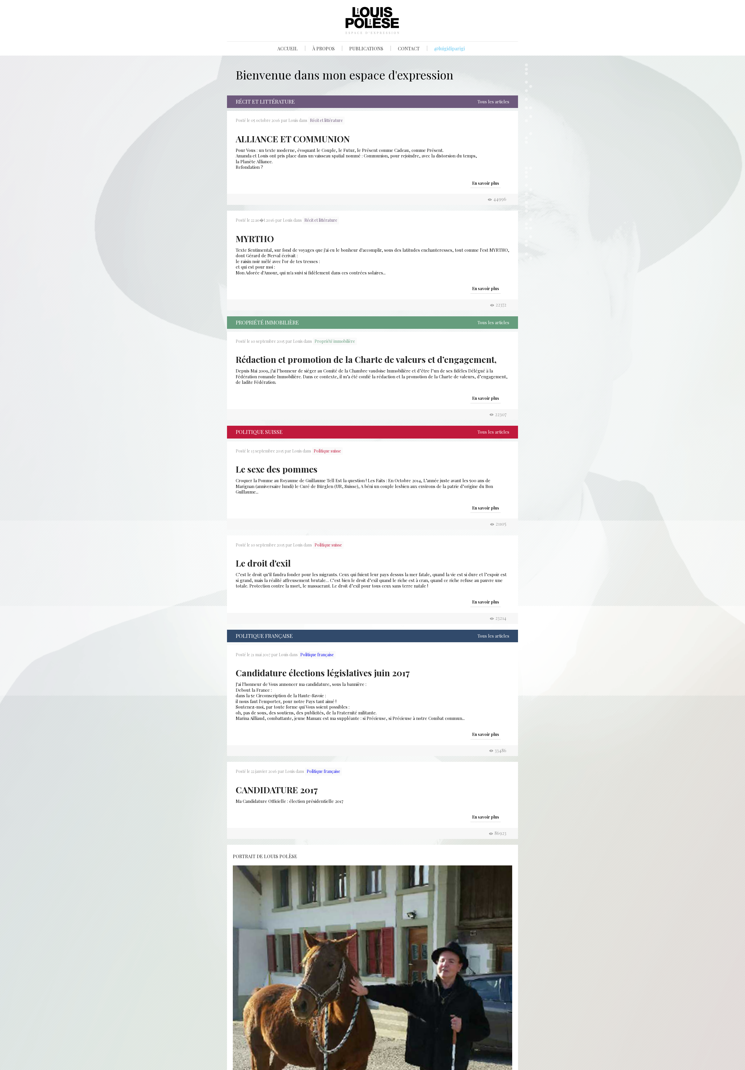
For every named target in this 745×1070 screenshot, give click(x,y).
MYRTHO (255, 238)
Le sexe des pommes (276, 469)
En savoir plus (485, 183)
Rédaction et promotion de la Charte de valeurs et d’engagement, (366, 359)
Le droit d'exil (263, 563)
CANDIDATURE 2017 (277, 790)
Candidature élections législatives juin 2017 (323, 673)
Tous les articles (493, 101)
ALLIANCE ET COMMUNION (293, 139)
